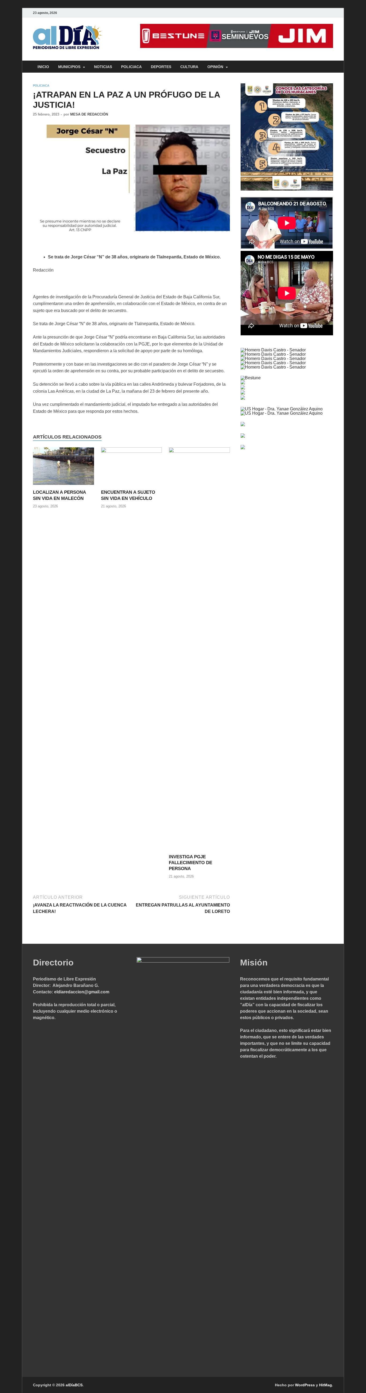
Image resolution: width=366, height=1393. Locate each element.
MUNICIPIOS (69, 67)
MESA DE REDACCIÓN (89, 114)
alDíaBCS (74, 1385)
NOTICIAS (103, 67)
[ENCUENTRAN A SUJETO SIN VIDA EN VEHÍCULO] (131, 468)
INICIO (43, 67)
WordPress (305, 1385)
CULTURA (189, 67)
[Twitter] (315, 12)
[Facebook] (307, 12)
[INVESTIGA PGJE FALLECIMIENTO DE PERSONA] (199, 650)
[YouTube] (322, 12)
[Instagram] (330, 12)
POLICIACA (131, 67)
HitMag (325, 1385)
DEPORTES (161, 67)
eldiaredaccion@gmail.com (81, 992)
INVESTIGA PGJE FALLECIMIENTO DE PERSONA (190, 862)
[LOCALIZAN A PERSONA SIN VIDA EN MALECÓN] (63, 468)
